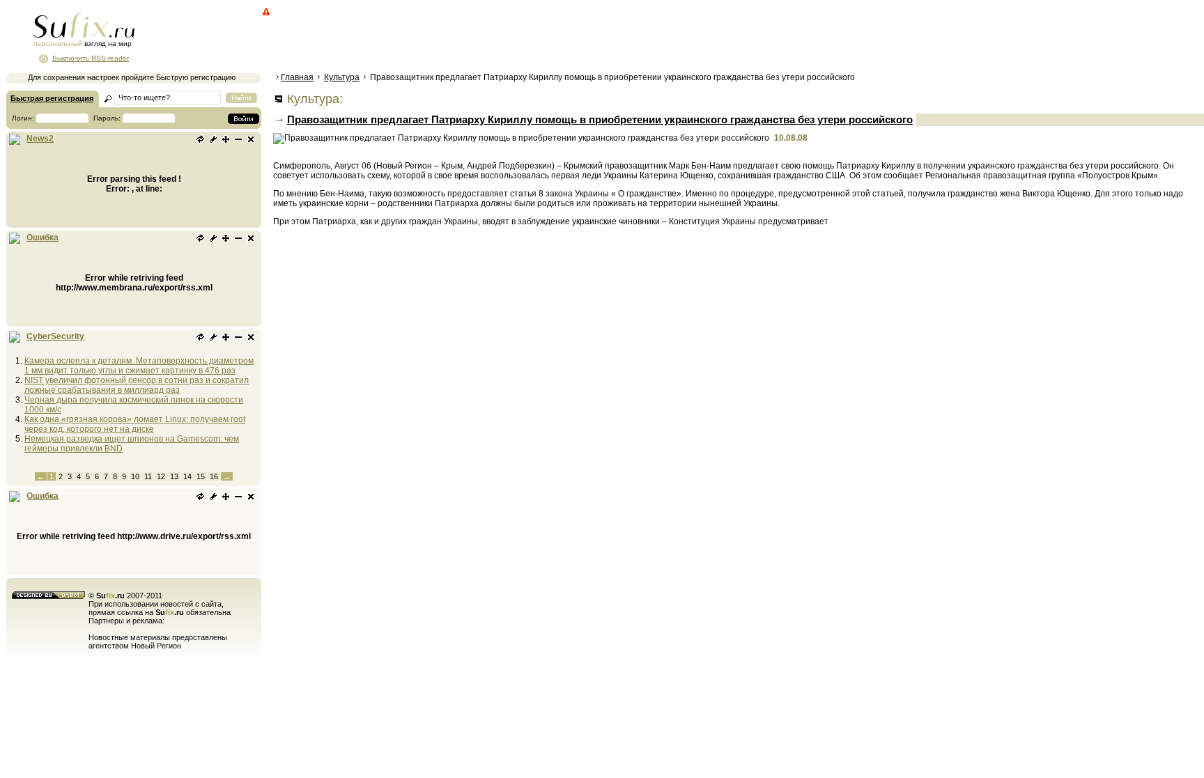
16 (214, 476)
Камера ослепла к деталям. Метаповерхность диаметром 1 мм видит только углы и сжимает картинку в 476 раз (139, 365)
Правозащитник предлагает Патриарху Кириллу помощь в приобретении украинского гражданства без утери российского (600, 119)
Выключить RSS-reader (90, 58)
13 (174, 476)
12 (161, 476)
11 (148, 476)
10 (135, 476)
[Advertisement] (526, 38)
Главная (297, 77)
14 (187, 476)
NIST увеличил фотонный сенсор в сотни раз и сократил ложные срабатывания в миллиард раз (136, 385)
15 (200, 476)
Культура (342, 77)
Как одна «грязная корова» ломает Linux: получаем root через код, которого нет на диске (134, 424)
